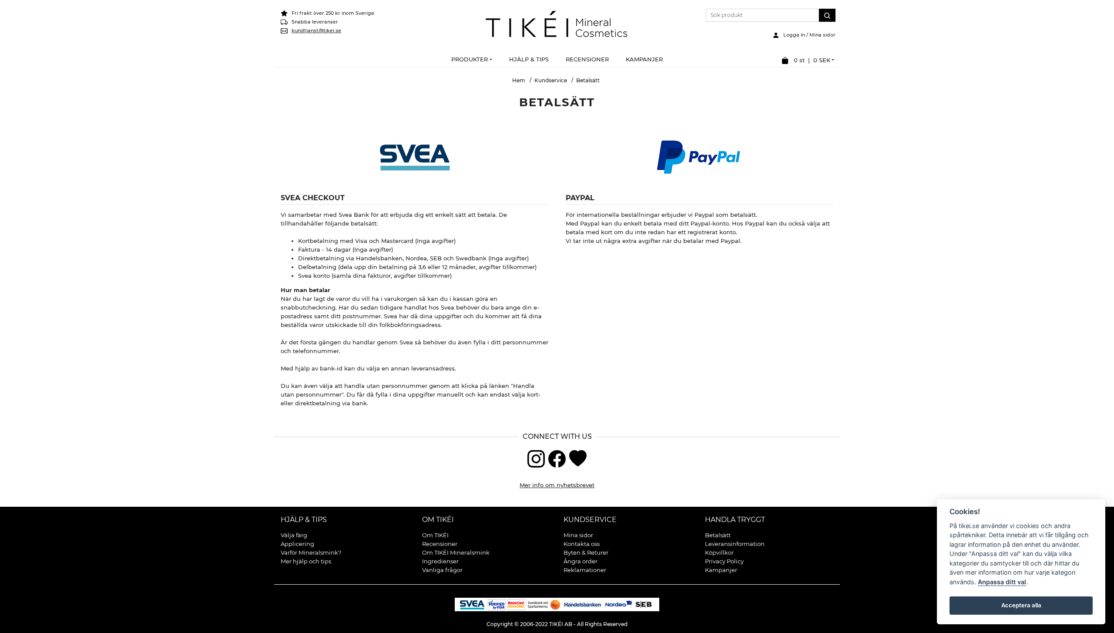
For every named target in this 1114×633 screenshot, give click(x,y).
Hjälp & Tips (304, 519)
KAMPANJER (644, 59)
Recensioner (439, 543)
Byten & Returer (586, 552)
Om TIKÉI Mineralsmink (456, 552)
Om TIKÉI (438, 519)
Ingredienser (440, 561)
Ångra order (580, 561)
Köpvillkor (719, 552)
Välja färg (294, 535)
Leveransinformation (735, 543)
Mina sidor (578, 535)
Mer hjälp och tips (306, 561)
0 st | (809, 60)
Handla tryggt (735, 519)
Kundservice (550, 80)
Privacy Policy (724, 561)
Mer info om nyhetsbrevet (557, 484)
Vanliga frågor (442, 569)
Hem (518, 80)
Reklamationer (585, 569)
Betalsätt (718, 535)
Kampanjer (721, 569)
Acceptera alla (1021, 605)
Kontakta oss (582, 543)
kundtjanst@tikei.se (316, 30)
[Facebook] (557, 458)
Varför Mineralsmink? (311, 552)
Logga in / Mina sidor (807, 35)
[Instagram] (536, 458)
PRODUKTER (469, 59)
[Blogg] (578, 458)
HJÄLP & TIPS (529, 59)
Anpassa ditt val (1002, 582)
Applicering (297, 543)
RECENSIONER (587, 59)
